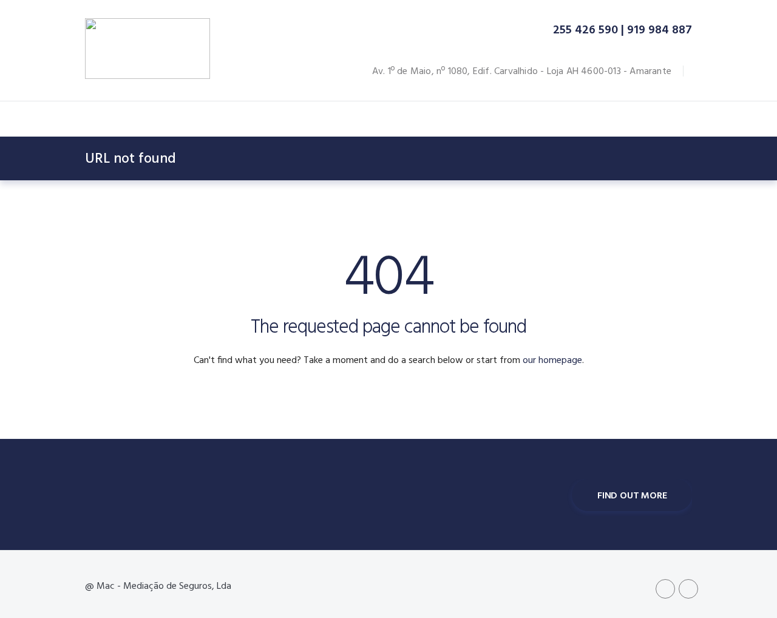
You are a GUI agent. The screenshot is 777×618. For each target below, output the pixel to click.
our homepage (552, 360)
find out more (632, 496)
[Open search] (660, 120)
